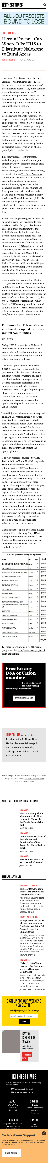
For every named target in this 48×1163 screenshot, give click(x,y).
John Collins (8, 60)
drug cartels (20, 218)
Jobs (35, 1124)
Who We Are (13, 1105)
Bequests (35, 1110)
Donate (35, 1105)
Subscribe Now (27, 1056)
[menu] (28, 5)
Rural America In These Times (22, 739)
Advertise (35, 1113)
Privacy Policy (13, 1110)
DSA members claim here (24, 698)
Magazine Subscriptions (13, 1124)
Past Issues (13, 1108)
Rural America (9, 33)
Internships (34, 1127)
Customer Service (13, 1129)
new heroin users (30, 249)
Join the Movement (11, 1153)
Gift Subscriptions (13, 1126)
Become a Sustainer (35, 1108)
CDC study (24, 246)
